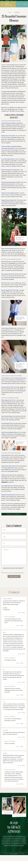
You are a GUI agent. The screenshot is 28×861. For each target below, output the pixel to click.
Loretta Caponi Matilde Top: (9, 328)
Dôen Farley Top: (6, 261)
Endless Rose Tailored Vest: (8, 466)
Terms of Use (6, 853)
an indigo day (6, 609)
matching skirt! (20, 239)
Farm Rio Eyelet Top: (6, 423)
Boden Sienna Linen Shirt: (8, 135)
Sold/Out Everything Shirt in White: (11, 182)
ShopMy (25, 4)
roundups (17, 12)
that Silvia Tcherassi (17, 100)
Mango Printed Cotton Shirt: (9, 200)
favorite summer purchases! (20, 319)
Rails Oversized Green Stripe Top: (10, 169)
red (24, 335)
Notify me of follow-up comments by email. (12, 572)
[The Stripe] (8, 4)
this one (14, 467)
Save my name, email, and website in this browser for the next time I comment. (13, 568)
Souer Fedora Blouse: (7, 416)
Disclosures (16, 853)
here (13, 335)
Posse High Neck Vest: (7, 485)
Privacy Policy (11, 853)
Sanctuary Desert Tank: (7, 387)
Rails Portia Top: (5, 283)
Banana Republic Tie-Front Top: (10, 290)
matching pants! (21, 390)
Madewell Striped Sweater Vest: (10, 494)
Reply (23, 612)
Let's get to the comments (13, 514)
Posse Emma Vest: (6, 455)
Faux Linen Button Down (8, 159)
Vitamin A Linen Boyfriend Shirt (10, 193)
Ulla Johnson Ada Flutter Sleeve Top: (11, 274)
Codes (18, 4)
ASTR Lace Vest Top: (6, 475)
